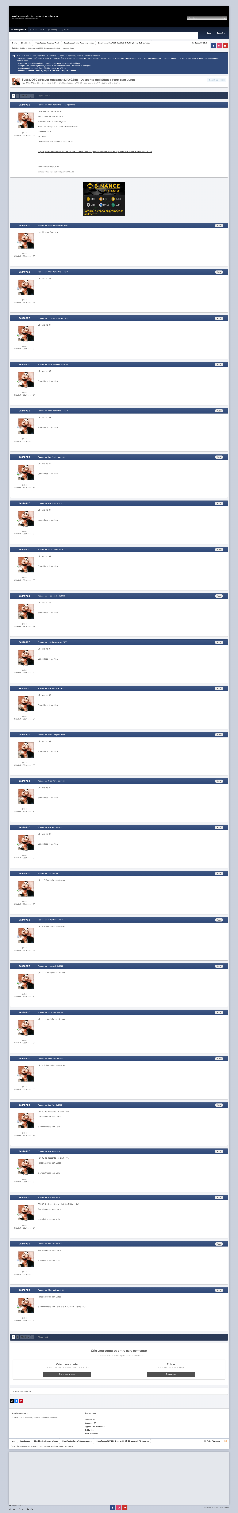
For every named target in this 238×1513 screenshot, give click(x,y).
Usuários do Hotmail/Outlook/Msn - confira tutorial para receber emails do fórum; (49, 63)
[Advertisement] (50, 3)
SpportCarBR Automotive (95, 1426)
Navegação (19, 29)
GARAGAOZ (30, 83)
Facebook (213, 45)
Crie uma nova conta (67, 1374)
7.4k (25, 133)
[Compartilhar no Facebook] (16, 1401)
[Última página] (32, 96)
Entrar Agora (171, 1374)
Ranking (53, 29)
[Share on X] (12, 1401)
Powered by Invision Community (216, 1507)
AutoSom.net (90, 1420)
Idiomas (12, 1509)
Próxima (25, 96)
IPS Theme (13, 1506)
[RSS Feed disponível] (225, 1441)
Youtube (225, 45)
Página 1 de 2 (43, 96)
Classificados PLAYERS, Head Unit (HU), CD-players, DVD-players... (91, 83)
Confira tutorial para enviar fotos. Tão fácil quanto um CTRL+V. (42, 68)
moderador (23, 61)
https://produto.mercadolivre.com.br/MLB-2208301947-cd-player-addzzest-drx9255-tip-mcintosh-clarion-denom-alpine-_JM (95, 151)
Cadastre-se (222, 33)
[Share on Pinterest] (21, 1401)
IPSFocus (23, 1506)
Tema (21, 1509)
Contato (30, 1509)
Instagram (219, 45)
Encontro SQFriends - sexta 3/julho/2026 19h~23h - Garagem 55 (44, 71)
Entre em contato (91, 1433)
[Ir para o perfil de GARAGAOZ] (16, 81)
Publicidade (89, 1430)
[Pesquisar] (224, 18)
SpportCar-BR (90, 1423)
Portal (66, 29)
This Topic (214, 18)
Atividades (37, 29)
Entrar (210, 33)
